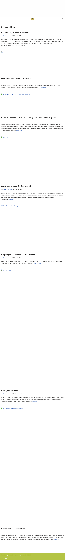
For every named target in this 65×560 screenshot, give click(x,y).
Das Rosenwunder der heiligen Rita (16, 186)
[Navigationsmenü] (32, 19)
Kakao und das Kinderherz (13, 529)
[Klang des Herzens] (32, 328)
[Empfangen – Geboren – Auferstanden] (32, 228)
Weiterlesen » (44, 87)
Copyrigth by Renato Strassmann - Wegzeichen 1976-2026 (16, 555)
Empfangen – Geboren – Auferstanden (18, 255)
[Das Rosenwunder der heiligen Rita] (32, 159)
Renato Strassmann (7, 35)
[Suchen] (62, 19)
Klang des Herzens (9, 391)
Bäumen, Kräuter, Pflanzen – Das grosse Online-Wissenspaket (28, 118)
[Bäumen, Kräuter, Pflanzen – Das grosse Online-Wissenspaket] (32, 104)
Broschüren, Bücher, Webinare (15, 33)
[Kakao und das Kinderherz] (32, 466)
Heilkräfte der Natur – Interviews (16, 79)
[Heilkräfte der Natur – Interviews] (32, 63)
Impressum (4, 558)
